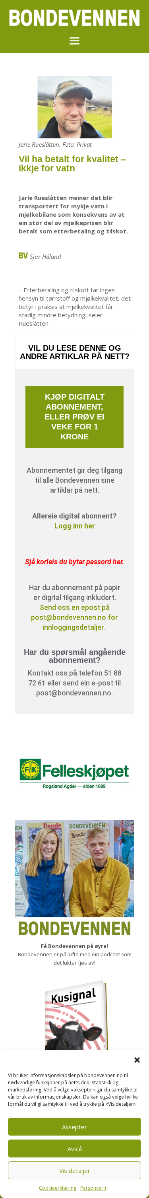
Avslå (75, 1149)
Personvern (93, 1187)
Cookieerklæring (57, 1187)
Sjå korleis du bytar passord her (73, 561)
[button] (137, 1060)
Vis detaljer (74, 1171)
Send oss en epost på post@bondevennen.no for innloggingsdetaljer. (74, 617)
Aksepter (74, 1127)
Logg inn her (74, 526)
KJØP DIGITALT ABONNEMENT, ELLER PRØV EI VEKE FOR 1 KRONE (74, 416)
